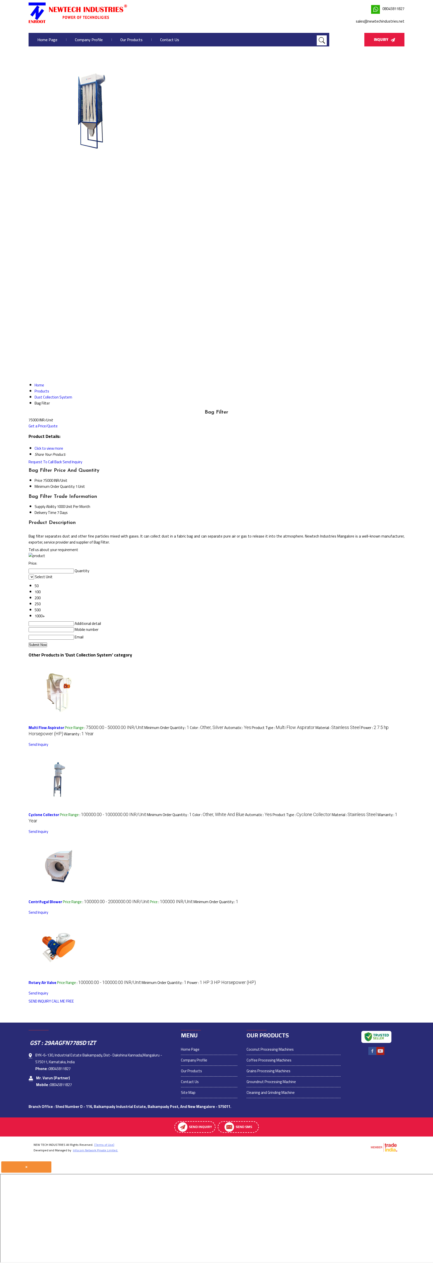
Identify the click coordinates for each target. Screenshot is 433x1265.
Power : (221, 982)
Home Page (47, 39)
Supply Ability (45, 506)
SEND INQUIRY (40, 1001)
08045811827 (393, 8)
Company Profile (89, 39)
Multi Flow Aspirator (46, 727)
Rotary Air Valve (42, 982)
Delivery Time (45, 512)
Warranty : (79, 734)
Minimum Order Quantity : (166, 727)
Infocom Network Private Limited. (95, 1150)
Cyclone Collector (44, 814)
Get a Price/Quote (43, 426)
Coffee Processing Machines (269, 1060)
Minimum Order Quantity (55, 486)
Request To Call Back (45, 461)
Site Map (188, 1092)
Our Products (131, 39)
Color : (207, 727)
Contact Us (169, 39)
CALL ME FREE (63, 1001)
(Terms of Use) (104, 1145)
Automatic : (237, 727)
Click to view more (49, 448)
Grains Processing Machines (268, 1071)
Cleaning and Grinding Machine (271, 1092)
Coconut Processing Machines (270, 1049)
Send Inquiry (72, 461)
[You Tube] (380, 1054)
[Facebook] (372, 1054)
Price (38, 480)
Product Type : (283, 727)
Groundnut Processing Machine (271, 1081)
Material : (337, 727)
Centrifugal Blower (45, 901)
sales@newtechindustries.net (380, 21)
